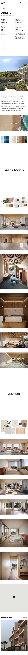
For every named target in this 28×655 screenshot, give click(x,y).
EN (22, 2)
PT (20, 2)
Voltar (4, 8)
